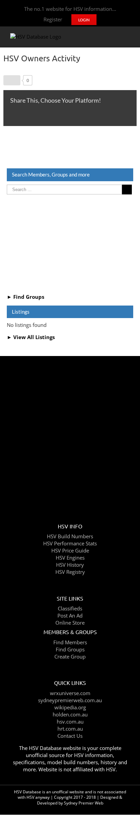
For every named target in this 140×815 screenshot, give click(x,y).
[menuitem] (53, 19)
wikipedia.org (70, 707)
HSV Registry (70, 571)
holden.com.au (70, 714)
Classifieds (70, 608)
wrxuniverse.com (70, 693)
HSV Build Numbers (70, 536)
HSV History (70, 564)
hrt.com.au (70, 728)
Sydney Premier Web (83, 803)
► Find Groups (25, 296)
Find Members (70, 642)
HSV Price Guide (70, 550)
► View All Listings (31, 337)
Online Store (70, 622)
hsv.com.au (70, 721)
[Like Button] (11, 80)
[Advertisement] (70, 243)
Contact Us (70, 735)
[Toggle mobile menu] (127, 36)
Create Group (70, 656)
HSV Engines (70, 557)
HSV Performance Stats (70, 543)
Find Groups (70, 649)
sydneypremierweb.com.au (70, 700)
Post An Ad (70, 615)
